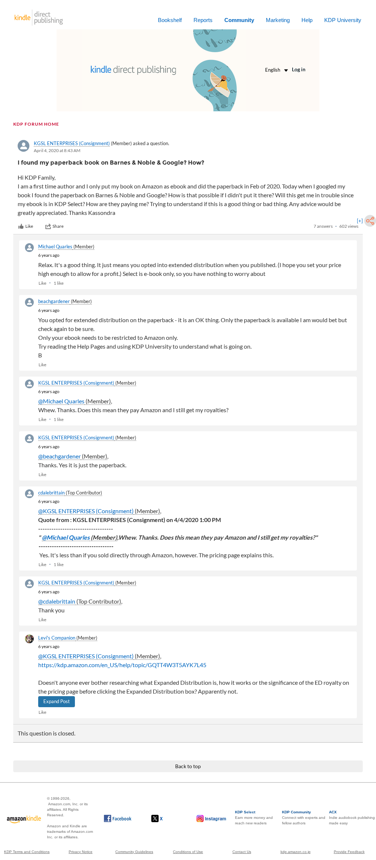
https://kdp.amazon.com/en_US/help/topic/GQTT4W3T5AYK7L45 (122, 664)
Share (58, 226)
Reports (203, 20)
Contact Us (241, 852)
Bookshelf (170, 20)
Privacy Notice (81, 852)
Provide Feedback (349, 852)
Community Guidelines (134, 852)
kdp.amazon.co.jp (296, 852)
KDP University (342, 20)
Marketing (278, 20)
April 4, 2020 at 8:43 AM (57, 150)
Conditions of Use (188, 852)
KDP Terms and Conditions (27, 852)
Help (306, 20)
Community (239, 20)
